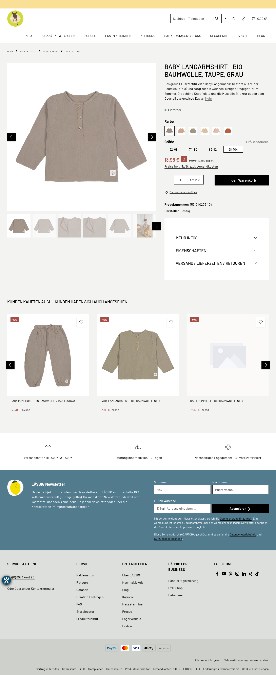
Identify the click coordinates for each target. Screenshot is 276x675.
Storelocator (85, 611)
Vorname (160, 482)
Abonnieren (238, 508)
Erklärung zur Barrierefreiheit (221, 669)
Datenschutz (114, 669)
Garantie (82, 590)
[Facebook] (217, 575)
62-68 (173, 149)
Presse (127, 611)
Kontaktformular (42, 588)
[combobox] (191, 18)
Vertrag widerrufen (47, 669)
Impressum (69, 669)
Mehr (208, 98)
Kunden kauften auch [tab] (29, 301)
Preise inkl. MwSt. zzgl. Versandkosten (191, 166)
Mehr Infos (187, 237)
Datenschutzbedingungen (236, 518)
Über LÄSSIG (131, 575)
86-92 (213, 149)
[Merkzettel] (233, 18)
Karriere (128, 597)
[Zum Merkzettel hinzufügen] (81, 322)
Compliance (95, 669)
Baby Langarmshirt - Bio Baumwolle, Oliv (130, 400)
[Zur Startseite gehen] (15, 18)
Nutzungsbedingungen (168, 538)
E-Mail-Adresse (165, 501)
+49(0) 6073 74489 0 (21, 577)
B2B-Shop (175, 588)
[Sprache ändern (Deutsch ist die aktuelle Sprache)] (225, 19)
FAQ (79, 604)
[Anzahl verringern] (169, 179)
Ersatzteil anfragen (90, 597)
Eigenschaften (191, 250)
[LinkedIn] (244, 575)
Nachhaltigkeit (132, 582)
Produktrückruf (87, 619)
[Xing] (250, 575)
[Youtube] (224, 575)
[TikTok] (257, 575)
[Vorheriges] (11, 137)
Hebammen (176, 595)
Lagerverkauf (131, 619)
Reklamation (85, 575)
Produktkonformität (137, 669)
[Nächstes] (152, 137)
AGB (82, 669)
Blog (125, 590)
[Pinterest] (230, 575)
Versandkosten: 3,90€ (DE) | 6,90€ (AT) (176, 669)
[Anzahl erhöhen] (208, 179)
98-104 (233, 149)
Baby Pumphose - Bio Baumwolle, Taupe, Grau (43, 400)
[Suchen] (217, 18)
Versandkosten (259, 660)
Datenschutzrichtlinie (243, 534)
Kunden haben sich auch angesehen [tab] (91, 301)
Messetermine (132, 604)
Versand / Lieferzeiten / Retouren (210, 263)
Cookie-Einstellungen (255, 669)
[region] (81, 150)
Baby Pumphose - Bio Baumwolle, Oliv (216, 400)
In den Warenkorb (242, 180)
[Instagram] (237, 575)
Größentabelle (257, 142)
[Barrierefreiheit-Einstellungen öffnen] (6, 580)
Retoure (82, 582)
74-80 (193, 149)
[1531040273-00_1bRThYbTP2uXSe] (81, 137)
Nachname (220, 482)
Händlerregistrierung (183, 580)
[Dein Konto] (243, 18)
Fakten (127, 626)
